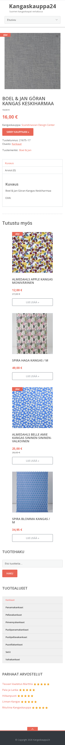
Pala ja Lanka (10, 690)
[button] (57, 36)
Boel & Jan (25, 150)
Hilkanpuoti (9, 695)
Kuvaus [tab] (9, 163)
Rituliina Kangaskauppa (16, 707)
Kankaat (17, 144)
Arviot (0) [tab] (10, 170)
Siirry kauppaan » (17, 132)
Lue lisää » (32, 302)
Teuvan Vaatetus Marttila (17, 684)
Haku (9, 573)
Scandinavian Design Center (38, 125)
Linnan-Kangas (11, 701)
